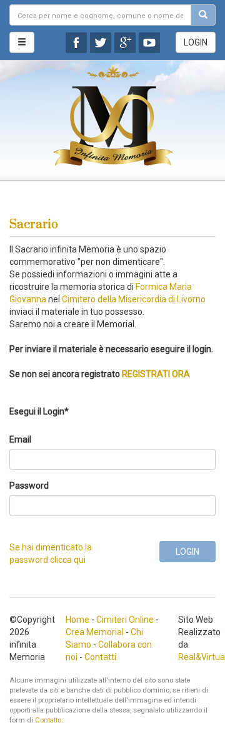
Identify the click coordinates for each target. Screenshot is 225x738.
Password (29, 486)
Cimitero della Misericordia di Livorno (134, 299)
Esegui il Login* (39, 411)
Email (20, 439)
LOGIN (196, 42)
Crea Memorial (95, 632)
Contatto (48, 720)
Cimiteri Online (125, 620)
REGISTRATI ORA (156, 374)
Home (77, 620)
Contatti (100, 657)
